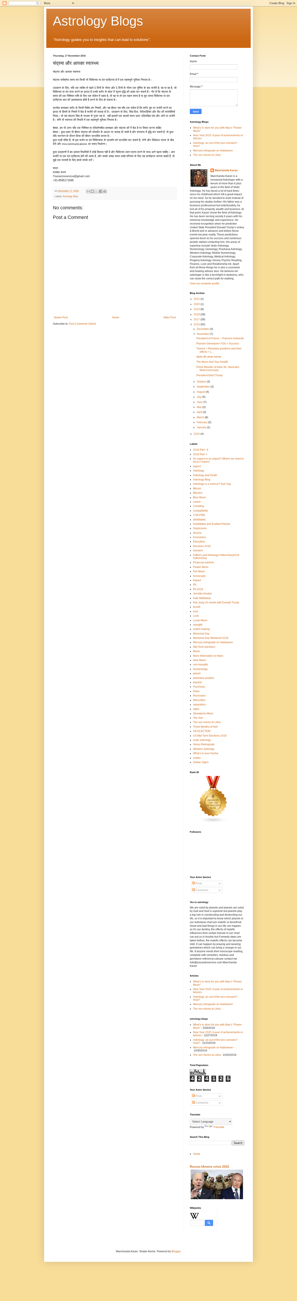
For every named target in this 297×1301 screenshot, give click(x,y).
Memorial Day (201, 633)
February (202, 422)
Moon (196, 651)
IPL (195, 584)
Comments (201, 890)
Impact (197, 580)
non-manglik (200, 664)
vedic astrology (202, 740)
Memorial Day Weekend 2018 (210, 638)
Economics (199, 537)
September (203, 386)
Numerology (200, 669)
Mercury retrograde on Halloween (213, 150)
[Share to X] (96, 191)
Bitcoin (197, 488)
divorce (197, 532)
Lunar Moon (200, 620)
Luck (196, 615)
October (202, 381)
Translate (218, 1127)
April (200, 412)
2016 (197, 324)
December (203, 329)
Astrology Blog (70, 196)
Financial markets (203, 562)
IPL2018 (198, 589)
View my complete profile (204, 283)
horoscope (199, 575)
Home (115, 317)
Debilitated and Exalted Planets (211, 523)
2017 (197, 319)
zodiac (197, 757)
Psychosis (199, 686)
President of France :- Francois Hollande (220, 338)
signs (196, 708)
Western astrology (203, 748)
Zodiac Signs (201, 762)
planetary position (203, 678)
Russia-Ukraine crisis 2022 (209, 1166)
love (195, 611)
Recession (199, 695)
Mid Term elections (204, 646)
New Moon (199, 660)
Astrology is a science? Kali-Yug (212, 483)
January (202, 427)
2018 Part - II (200, 449)
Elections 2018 (202, 546)
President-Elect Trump (209, 375)
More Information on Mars (208, 655)
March (201, 417)
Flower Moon (201, 567)
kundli (196, 606)
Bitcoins (197, 492)
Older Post (169, 317)
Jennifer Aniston (202, 593)
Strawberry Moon (203, 713)
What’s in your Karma (205, 753)
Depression (200, 528)
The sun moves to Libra (207, 154)
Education (199, 541)
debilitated (199, 519)
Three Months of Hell (205, 726)
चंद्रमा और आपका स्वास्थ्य (208, 356)
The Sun (198, 717)
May (199, 407)
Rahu (196, 691)
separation (199, 704)
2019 (197, 309)
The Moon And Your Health (212, 361)
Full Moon (199, 571)
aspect (197, 466)
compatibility (200, 510)
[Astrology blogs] (213, 822)
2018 (197, 314)
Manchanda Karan (226, 170)
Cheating (198, 506)
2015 (197, 433)
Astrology (198, 470)
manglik (197, 624)
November (203, 334)
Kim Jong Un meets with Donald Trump (216, 602)
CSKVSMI (199, 515)
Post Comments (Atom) (82, 323)
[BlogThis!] (92, 191)
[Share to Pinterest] (105, 191)
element (198, 550)
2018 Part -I (200, 454)
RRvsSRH (199, 700)
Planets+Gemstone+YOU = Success (217, 343)
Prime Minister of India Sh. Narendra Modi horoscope (217, 369)
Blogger (176, 1251)
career (197, 501)
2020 (197, 304)
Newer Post (61, 317)
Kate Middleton (202, 598)
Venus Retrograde (204, 744)
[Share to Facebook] (100, 191)
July (199, 396)
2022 (197, 298)
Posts (198, 883)
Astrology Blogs (98, 21)
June (200, 402)
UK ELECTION (201, 731)
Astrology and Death (205, 475)
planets (197, 682)
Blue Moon (199, 497)
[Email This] (88, 191)
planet (196, 673)
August (201, 391)
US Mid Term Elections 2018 (210, 735)
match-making (201, 629)
